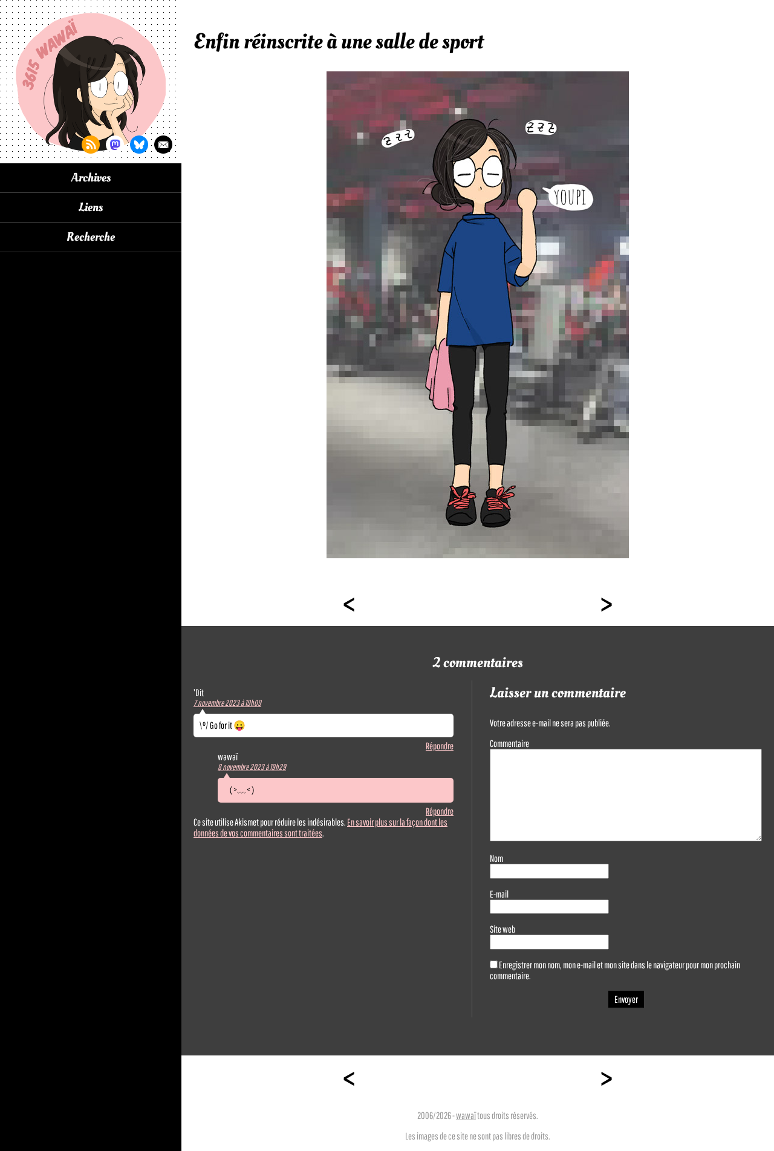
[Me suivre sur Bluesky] (139, 144)
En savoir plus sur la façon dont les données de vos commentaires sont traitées (320, 827)
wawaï (466, 1115)
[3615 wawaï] (90, 81)
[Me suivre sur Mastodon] (115, 144)
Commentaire (509, 743)
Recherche (91, 237)
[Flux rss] (91, 144)
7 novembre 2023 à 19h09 (227, 703)
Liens (91, 207)
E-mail (499, 894)
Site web (502, 929)
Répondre (440, 745)
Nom (496, 858)
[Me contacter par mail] (163, 144)
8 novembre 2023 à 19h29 (252, 767)
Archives (91, 177)
